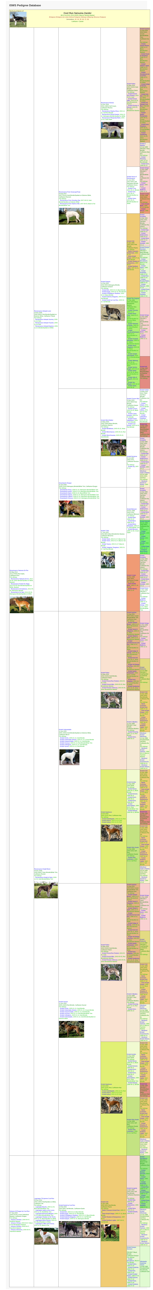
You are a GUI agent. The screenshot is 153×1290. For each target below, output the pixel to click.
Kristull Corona (132, 408)
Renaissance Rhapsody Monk (111, 118)
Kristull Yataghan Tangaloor (110, 547)
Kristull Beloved (132, 509)
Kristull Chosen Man (133, 398)
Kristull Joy (131, 466)
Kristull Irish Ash (133, 658)
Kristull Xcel (131, 192)
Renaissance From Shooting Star (70, 200)
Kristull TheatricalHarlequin (133, 331)
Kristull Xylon (132, 198)
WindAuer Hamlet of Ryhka (143, 482)
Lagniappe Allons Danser (43, 1220)
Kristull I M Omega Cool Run (144, 104)
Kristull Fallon (131, 84)
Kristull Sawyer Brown (144, 44)
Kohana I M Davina (17, 1230)
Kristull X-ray (132, 188)
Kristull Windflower (107, 428)
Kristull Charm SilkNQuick (132, 419)
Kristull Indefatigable (108, 819)
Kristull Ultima (142, 409)
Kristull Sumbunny (143, 133)
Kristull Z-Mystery (143, 144)
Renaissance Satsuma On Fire (19, 570)
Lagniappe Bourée (41, 1207)
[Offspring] (90, 17)
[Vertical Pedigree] (74, 17)
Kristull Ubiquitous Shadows (143, 416)
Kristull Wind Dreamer (108, 435)
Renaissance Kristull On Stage (20, 584)
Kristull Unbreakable (65, 729)
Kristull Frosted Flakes (144, 280)
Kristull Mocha (142, 209)
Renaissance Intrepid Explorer (44, 326)
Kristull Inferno (106, 820)
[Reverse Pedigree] (100, 17)
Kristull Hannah (145, 521)
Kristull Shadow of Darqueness (133, 262)
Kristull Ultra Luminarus (131, 858)
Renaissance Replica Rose (110, 111)
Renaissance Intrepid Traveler (44, 323)
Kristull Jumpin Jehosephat (132, 354)
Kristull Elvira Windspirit (131, 525)
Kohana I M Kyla (16, 1223)
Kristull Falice (142, 266)
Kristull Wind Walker (107, 420)
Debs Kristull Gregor (108, 1213)
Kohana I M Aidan (16, 1219)
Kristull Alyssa (132, 789)
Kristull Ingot (132, 517)
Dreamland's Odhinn (66, 496)
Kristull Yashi (106, 539)
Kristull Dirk (105, 290)
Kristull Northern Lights (143, 725)
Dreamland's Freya (66, 490)
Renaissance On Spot (17, 592)
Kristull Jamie (132, 370)
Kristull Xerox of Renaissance (132, 177)
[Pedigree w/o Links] (62, 17)
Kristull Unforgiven (65, 744)
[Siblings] (83, 17)
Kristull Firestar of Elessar (109, 688)
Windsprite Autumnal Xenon (143, 1263)
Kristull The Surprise (133, 298)
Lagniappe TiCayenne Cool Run (44, 1198)
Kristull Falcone (142, 285)
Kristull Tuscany (133, 310)
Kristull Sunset (64, 746)
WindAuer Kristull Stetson (144, 765)
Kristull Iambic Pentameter (143, 114)
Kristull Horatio (142, 542)
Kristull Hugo (145, 546)
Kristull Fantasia (142, 293)
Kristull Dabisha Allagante (110, 297)
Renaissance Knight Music (42, 869)
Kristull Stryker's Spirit (144, 65)
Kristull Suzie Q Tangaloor (144, 54)
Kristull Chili (130, 241)
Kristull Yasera (106, 544)
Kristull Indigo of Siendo (145, 85)
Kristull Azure (132, 797)
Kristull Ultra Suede (133, 847)
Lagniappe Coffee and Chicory (44, 1223)
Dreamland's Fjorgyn (65, 483)
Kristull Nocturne (132, 456)
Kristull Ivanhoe (145, 29)
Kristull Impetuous (106, 812)
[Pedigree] (52, 17)
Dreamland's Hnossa (66, 498)
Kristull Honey (142, 537)
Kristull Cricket (144, 194)
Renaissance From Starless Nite (70, 204)
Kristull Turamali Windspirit (132, 339)
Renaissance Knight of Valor (44, 877)
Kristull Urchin (64, 738)
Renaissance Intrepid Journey (44, 319)
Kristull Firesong (143, 158)
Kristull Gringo (144, 168)
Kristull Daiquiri (105, 281)
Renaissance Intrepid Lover (42, 311)
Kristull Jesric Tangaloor (131, 346)
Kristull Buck (132, 521)
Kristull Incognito (143, 215)
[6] (83, 19)
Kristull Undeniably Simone (68, 739)
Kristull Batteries (143, 189)
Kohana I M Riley (16, 1226)
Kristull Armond (132, 794)
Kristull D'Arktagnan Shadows (111, 293)
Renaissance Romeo (107, 103)
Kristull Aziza (132, 800)
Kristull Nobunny (143, 668)
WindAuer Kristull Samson (143, 749)
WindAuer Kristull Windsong (143, 734)
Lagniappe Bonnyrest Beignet (44, 1213)
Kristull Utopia (142, 404)
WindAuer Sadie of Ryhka (145, 472)
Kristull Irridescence (144, 234)
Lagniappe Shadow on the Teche (45, 1217)
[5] (80, 19)
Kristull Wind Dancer (108, 432)
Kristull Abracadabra (131, 804)
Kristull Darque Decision (144, 248)
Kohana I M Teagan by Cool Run (20, 1211)
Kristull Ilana (145, 238)
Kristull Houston (142, 532)
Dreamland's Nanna (66, 495)
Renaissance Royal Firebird (110, 114)
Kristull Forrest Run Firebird (132, 94)
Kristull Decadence (143, 260)
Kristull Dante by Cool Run (110, 300)
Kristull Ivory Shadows (144, 125)
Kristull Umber (144, 390)
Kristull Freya (145, 289)
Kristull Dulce (142, 183)
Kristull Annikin (131, 782)
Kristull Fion (145, 276)
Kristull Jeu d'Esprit (131, 383)
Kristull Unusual (65, 743)
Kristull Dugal (106, 292)
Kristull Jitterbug (133, 360)
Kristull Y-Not (105, 530)
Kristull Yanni (106, 541)
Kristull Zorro (145, 164)
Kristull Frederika (143, 271)
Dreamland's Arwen (66, 491)
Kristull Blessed (133, 529)
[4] (78, 19)
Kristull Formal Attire (108, 684)
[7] (85, 19)
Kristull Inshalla (142, 242)
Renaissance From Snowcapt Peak (69, 192)
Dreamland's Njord (65, 493)
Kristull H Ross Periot (143, 550)
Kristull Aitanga (132, 810)
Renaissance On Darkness (19, 589)
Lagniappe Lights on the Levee (44, 1210)
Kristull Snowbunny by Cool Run (144, 74)
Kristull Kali (143, 366)
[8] (88, 19)
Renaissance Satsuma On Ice (20, 579)
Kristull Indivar (106, 822)
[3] (75, 19)
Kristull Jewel (132, 386)
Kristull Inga (145, 230)
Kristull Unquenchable (67, 741)
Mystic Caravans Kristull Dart (132, 252)
